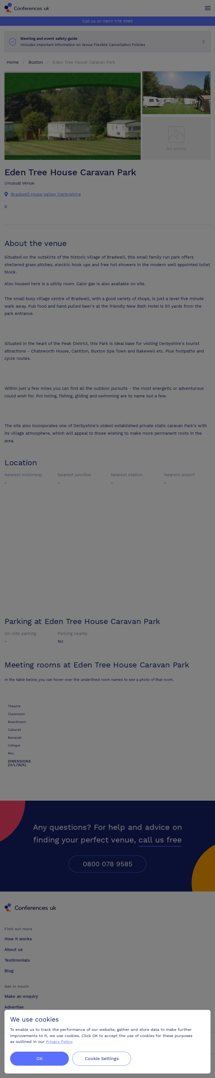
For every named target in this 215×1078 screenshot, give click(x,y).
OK (39, 1058)
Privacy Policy (59, 1041)
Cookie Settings (102, 1058)
